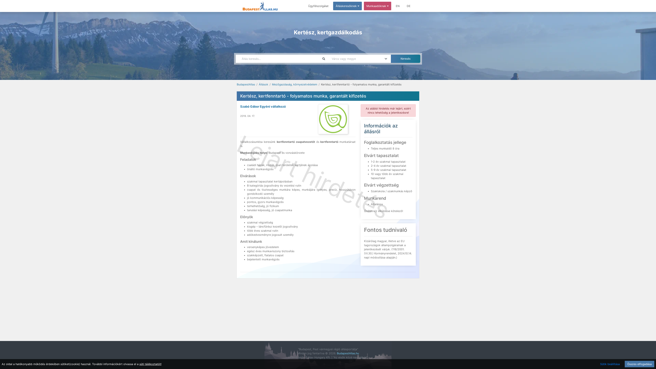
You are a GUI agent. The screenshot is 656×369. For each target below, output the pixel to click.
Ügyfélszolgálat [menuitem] (318, 6)
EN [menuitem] (398, 6)
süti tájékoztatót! (150, 364)
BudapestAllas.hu (348, 353)
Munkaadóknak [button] (376, 6)
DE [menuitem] (409, 6)
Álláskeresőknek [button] (347, 6)
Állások (263, 84)
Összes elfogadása (639, 364)
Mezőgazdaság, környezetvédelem (294, 84)
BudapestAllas (246, 84)
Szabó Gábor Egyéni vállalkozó (263, 106)
